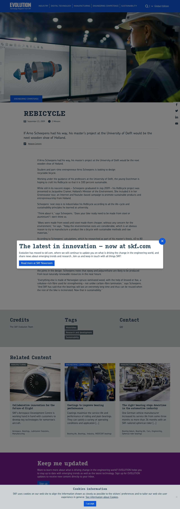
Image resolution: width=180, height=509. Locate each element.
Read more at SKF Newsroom (37, 263)
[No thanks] (176, 496)
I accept (90, 503)
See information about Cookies (102, 497)
